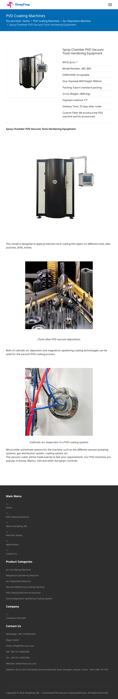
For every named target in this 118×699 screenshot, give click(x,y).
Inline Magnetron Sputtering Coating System (29, 598)
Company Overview (16, 617)
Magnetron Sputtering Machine (22, 575)
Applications (12, 544)
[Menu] (110, 4)
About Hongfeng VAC (17, 526)
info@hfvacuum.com (23, 645)
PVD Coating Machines (17, 516)
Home (9, 507)
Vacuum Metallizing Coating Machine (25, 586)
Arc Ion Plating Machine (18, 569)
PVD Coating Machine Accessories (23, 592)
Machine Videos (14, 535)
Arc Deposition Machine (18, 581)
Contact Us (11, 553)
